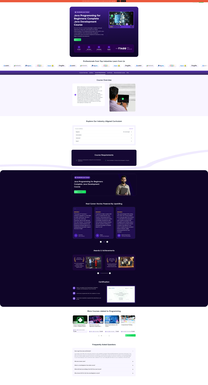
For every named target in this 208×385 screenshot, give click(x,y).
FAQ (128, 72)
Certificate (109, 72)
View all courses (130, 335)
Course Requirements (100, 72)
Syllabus (91, 72)
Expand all (131, 128)
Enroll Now (77, 39)
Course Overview (83, 72)
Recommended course (119, 72)
